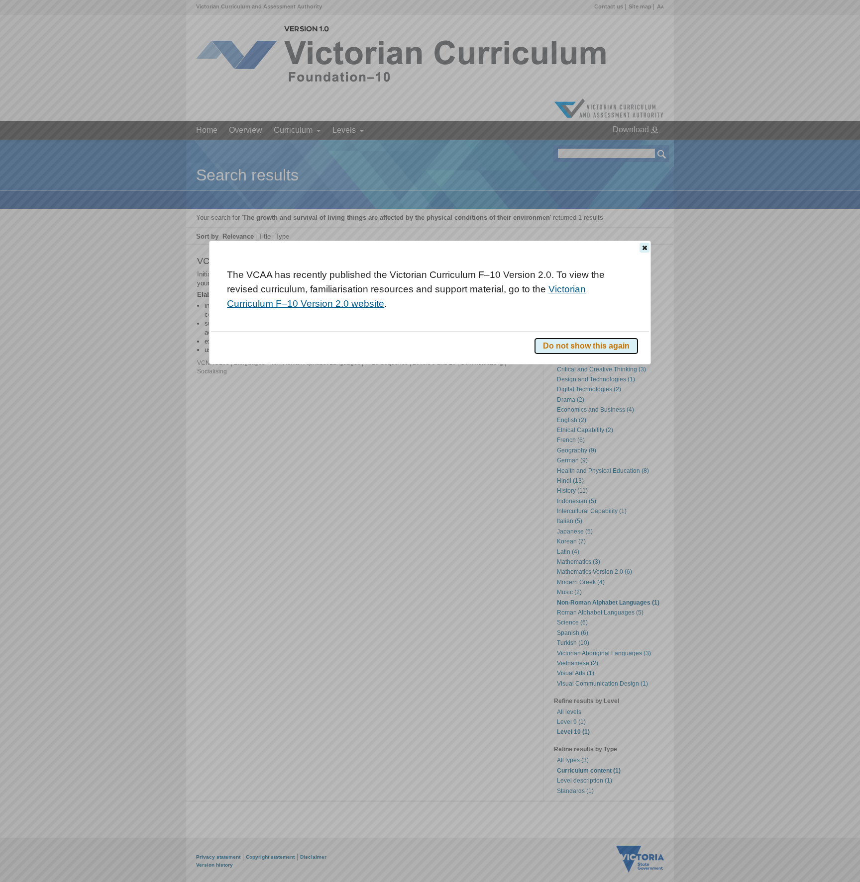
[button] (644, 248)
